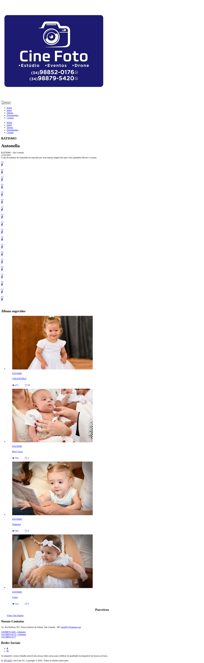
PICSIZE (8, 660)
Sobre (9, 110)
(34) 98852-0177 (8, 637)
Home (9, 108)
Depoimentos (12, 115)
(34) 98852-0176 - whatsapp (13, 634)
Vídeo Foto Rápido (15, 615)
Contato (10, 118)
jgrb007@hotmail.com (71, 627)
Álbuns (10, 113)
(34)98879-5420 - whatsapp (13, 632)
